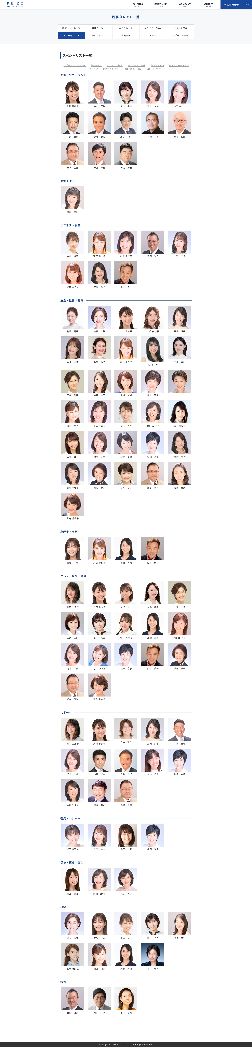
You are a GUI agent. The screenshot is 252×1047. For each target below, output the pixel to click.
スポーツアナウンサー (75, 65)
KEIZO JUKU (161, 4)
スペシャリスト (71, 35)
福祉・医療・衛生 (132, 68)
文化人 (153, 35)
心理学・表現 (157, 65)
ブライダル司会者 (153, 28)
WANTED (209, 4)
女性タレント (126, 28)
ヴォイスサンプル (99, 35)
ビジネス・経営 (115, 65)
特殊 (158, 68)
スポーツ (93, 68)
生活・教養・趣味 (136, 65)
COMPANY (185, 4)
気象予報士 (96, 65)
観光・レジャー (111, 68)
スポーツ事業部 (180, 35)
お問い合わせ (233, 5)
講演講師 (126, 35)
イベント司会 (181, 28)
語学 (149, 68)
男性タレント (99, 28)
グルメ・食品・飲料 (179, 65)
